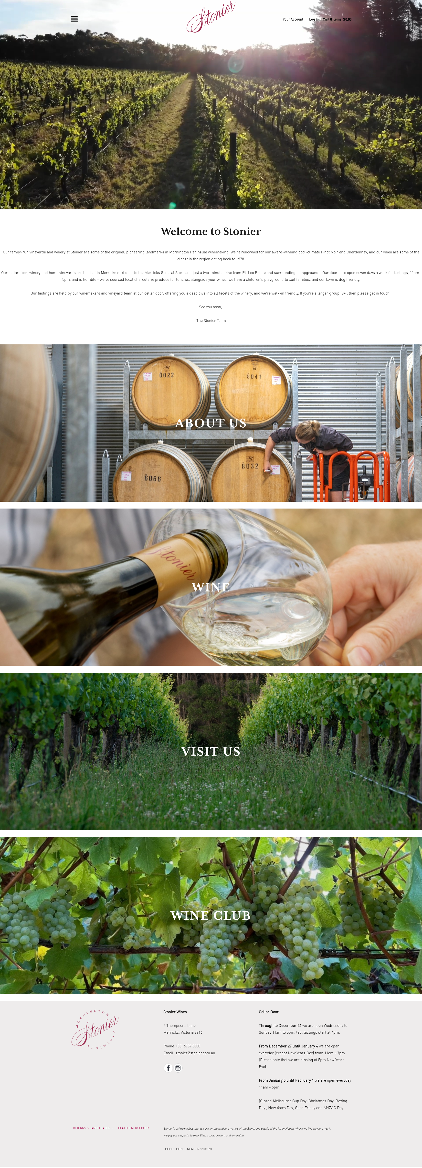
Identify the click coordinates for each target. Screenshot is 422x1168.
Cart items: (337, 19)
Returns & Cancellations (92, 1128)
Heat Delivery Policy (133, 1128)
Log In (314, 19)
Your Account (293, 19)
